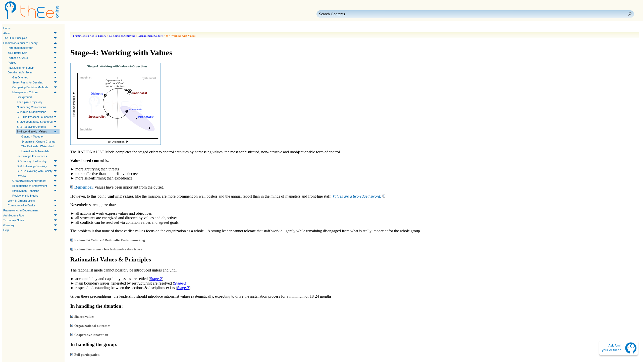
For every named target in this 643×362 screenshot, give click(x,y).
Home (7, 28)
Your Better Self (17, 52)
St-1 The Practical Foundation (35, 116)
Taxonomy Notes (13, 220)
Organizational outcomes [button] (92, 326)
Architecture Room (14, 215)
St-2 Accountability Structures (35, 121)
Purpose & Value (18, 57)
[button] (629, 14)
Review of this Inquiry (25, 195)
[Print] (98, 28)
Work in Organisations (21, 200)
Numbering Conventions (31, 107)
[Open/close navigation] (89, 28)
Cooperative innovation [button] (91, 335)
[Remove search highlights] (117, 28)
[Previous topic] (74, 28)
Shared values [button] (84, 317)
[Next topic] (81, 28)
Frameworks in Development (20, 210)
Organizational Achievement (29, 180)
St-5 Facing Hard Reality (32, 161)
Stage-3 (180, 283)
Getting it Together (32, 136)
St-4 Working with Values (32, 131)
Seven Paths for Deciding (27, 82)
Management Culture (25, 92)
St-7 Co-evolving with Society (34, 170)
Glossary (9, 225)
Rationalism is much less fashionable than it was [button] (108, 249)
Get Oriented (20, 77)
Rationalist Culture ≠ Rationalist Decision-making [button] (109, 240)
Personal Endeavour (20, 47)
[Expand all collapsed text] (108, 28)
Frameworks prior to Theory (20, 42)
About (6, 33)
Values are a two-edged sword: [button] (357, 196)
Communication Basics (22, 205)
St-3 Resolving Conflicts (31, 126)
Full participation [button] (86, 354)
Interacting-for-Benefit (21, 67)
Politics (12, 62)
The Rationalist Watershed (37, 146)
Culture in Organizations (31, 111)
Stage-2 (156, 279)
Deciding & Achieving (20, 72)
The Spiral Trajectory (29, 102)
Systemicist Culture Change (38, 141)
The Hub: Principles (15, 37)
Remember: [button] (84, 187)
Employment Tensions (25, 190)
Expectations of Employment (29, 185)
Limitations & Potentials (35, 151)
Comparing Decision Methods (30, 87)
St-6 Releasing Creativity (32, 166)
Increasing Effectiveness (32, 156)
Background (24, 97)
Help (6, 230)
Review (21, 175)
